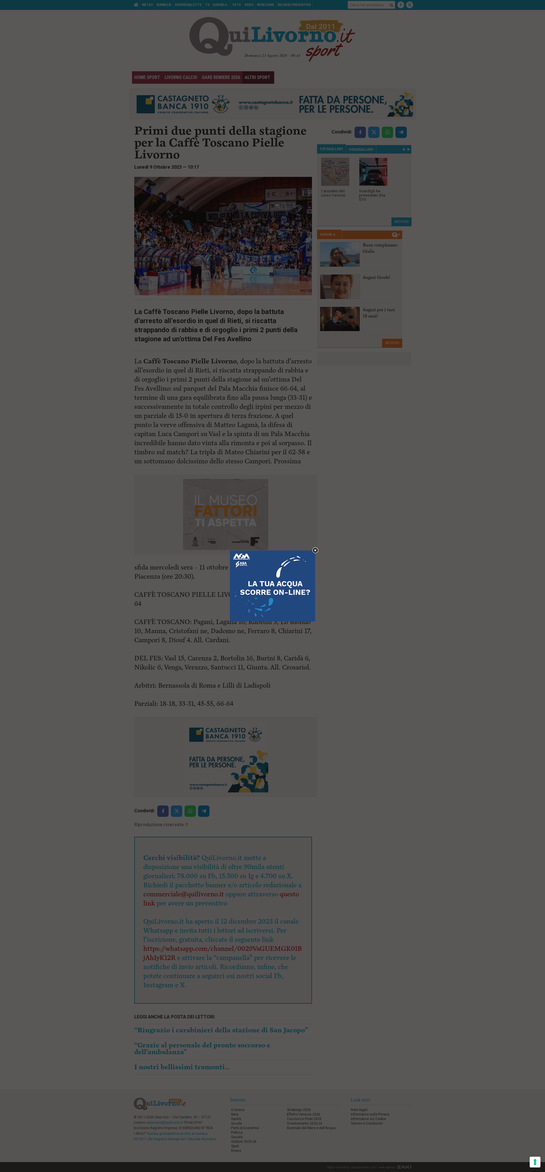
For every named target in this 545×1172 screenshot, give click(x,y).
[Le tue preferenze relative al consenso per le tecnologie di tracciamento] (535, 1162)
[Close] (315, 550)
